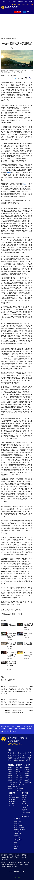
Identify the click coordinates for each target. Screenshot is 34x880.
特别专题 (17, 818)
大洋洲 (23, 726)
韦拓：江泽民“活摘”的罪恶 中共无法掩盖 (28, 625)
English (22, 728)
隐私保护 (24, 855)
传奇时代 (16, 823)
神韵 (4, 1)
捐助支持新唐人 (13, 744)
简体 (22, 1)
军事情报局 (19, 780)
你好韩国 (24, 799)
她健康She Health (14, 797)
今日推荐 (29, 758)
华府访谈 (10, 780)
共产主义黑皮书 (18, 840)
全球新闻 (10, 767)
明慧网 (21, 864)
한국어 (14, 731)
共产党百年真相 (18, 825)
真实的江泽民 (17, 833)
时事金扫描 (19, 771)
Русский (3, 731)
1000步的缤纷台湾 (26, 813)
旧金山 (5, 728)
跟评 (31, 686)
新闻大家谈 (19, 767)
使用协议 (4, 857)
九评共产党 (17, 831)
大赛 (8, 1)
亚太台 (10, 728)
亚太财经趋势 (11, 786)
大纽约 (9, 726)
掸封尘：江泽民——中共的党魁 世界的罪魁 (28, 654)
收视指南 (17, 855)
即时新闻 (22, 758)
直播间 (16, 741)
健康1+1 (11, 795)
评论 (5, 38)
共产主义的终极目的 (19, 827)
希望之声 (4, 864)
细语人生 (18, 790)
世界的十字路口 (20, 784)
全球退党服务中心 (13, 864)
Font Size (26, 78)
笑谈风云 (27, 769)
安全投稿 (10, 857)
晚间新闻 (10, 773)
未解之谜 (27, 767)
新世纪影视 (10, 866)
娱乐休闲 (25, 793)
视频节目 (23, 738)
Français (28, 728)
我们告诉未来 (17, 821)
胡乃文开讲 (12, 799)
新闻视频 (11, 765)
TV (24, 11)
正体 (19, 1)
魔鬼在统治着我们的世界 (20, 829)
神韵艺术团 (11, 862)
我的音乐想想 (25, 816)
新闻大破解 (19, 778)
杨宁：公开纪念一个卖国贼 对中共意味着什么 (11, 654)
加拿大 (14, 726)
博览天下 (10, 760)
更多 (16, 866)
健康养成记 (12, 801)
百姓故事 (16, 842)
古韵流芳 (27, 771)
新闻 (9, 750)
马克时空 (18, 786)
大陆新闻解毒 (19, 788)
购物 (20, 744)
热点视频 (16, 758)
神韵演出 (21, 760)
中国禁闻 (10, 771)
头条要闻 (10, 758)
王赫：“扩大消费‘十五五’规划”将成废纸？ (11, 644)
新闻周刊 (10, 778)
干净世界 (26, 862)
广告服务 (17, 857)
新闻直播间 (18, 11)
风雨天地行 (17, 838)
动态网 (26, 864)
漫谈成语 (27, 775)
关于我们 (11, 855)
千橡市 (9, 172)
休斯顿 (28, 726)
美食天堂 (24, 801)
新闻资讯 (15, 738)
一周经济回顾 (11, 782)
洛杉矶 (18, 726)
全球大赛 (28, 760)
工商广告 (16, 848)
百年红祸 (16, 835)
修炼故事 (16, 846)
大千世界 (24, 808)
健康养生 (12, 793)
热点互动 (18, 769)
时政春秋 (18, 773)
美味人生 (24, 803)
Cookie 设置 (17, 877)
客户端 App (5, 859)
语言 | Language (29, 1)
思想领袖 (18, 775)
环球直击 (10, 769)
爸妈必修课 (27, 778)
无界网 (3, 866)
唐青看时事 (19, 782)
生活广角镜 (25, 795)
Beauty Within (25, 805)
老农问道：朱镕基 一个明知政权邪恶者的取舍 (11, 635)
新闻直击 (10, 775)
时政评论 (10, 38)
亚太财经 (10, 788)
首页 (2, 38)
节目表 (10, 741)
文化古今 (27, 780)
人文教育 (27, 765)
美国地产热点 (28, 782)
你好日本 (24, 797)
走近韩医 (11, 805)
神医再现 (11, 803)
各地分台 (14, 1)
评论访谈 (19, 765)
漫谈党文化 (17, 844)
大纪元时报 (19, 862)
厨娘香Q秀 (24, 810)
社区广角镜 (11, 784)
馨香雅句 (27, 773)
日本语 (9, 731)
